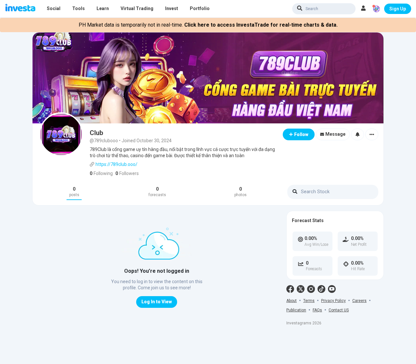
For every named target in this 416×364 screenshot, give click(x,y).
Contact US (339, 310)
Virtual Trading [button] (137, 8)
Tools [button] (78, 8)
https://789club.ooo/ (116, 164)
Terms (309, 300)
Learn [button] (103, 8)
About (291, 300)
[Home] (20, 8)
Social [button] (53, 8)
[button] (363, 9)
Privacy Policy (333, 300)
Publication (296, 310)
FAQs (317, 310)
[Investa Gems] (376, 9)
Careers (359, 300)
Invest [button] (171, 8)
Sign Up (397, 8)
